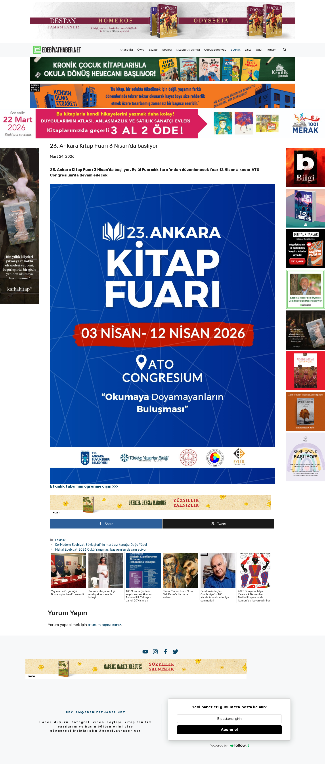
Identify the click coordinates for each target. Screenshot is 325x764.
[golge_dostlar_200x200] (305, 226)
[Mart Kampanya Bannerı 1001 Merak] (162, 137)
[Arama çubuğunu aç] (285, 49)
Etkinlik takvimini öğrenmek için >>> (84, 486)
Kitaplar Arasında (188, 49)
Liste (248, 49)
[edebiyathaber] (162, 106)
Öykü (140, 49)
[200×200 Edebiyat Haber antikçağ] (305, 348)
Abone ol (229, 730)
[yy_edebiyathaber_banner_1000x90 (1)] (160, 513)
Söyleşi (167, 49)
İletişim (271, 49)
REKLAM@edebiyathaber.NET (95, 712)
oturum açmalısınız (104, 624)
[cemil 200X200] (305, 307)
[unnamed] (305, 185)
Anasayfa (126, 49)
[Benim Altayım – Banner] (305, 429)
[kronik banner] (162, 79)
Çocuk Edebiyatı (215, 49)
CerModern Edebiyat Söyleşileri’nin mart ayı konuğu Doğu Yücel (101, 545)
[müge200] (305, 267)
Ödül (259, 49)
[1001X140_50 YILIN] (162, 38)
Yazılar (153, 49)
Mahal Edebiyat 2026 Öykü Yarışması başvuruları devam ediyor (101, 549)
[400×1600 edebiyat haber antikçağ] (19, 302)
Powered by (219, 745)
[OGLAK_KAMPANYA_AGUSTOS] (305, 389)
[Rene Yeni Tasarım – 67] (305, 480)
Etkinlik (236, 49)
